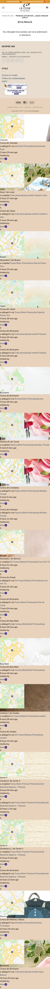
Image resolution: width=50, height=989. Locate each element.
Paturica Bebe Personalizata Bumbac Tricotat (29, 445)
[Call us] (22, 61)
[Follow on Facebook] (4, 61)
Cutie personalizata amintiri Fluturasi (30, 334)
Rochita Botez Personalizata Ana (29, 399)
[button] (3, 8)
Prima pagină (7, 16)
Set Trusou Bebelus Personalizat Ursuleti (28, 716)
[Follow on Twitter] (13, 61)
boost (2, 159)
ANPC (4, 81)
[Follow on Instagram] (8, 61)
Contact (28, 107)
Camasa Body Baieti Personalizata (30, 624)
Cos (21, 107)
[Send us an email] (17, 61)
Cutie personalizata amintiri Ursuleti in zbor (28, 195)
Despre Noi (38, 107)
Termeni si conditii (9, 75)
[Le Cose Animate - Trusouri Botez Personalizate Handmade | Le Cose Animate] (25, 7)
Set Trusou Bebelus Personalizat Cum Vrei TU (30, 562)
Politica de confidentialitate (13, 78)
